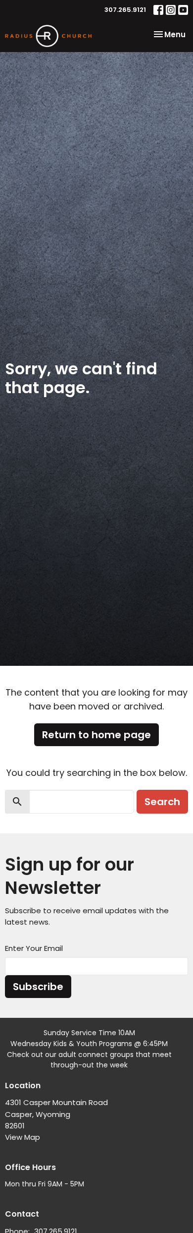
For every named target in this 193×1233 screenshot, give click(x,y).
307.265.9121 (125, 9)
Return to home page (96, 735)
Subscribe (38, 987)
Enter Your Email (34, 948)
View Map (22, 1137)
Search (162, 802)
